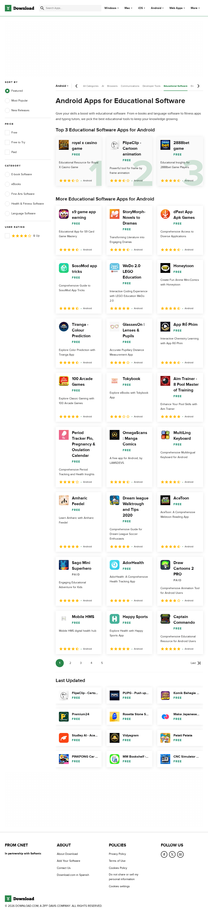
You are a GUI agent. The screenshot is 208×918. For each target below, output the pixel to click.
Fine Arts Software (23, 194)
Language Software (23, 213)
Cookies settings (119, 886)
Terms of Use (117, 861)
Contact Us (64, 868)
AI (103, 86)
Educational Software (175, 86)
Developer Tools (151, 86)
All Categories (91, 86)
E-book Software (21, 174)
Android (156, 8)
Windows (110, 8)
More (194, 8)
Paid (14, 152)
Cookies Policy (118, 868)
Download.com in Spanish (73, 875)
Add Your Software (68, 861)
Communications (130, 86)
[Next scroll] (198, 86)
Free (14, 132)
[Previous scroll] (76, 86)
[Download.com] (19, 8)
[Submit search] (42, 8)
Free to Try (18, 142)
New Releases (20, 110)
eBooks (16, 184)
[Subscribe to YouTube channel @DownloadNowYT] (180, 854)
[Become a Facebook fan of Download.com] (164, 854)
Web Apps (176, 8)
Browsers (112, 86)
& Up (36, 235)
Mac (127, 8)
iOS (140, 8)
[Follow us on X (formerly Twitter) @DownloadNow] (172, 854)
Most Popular (19, 100)
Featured (17, 91)
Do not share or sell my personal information (123, 877)
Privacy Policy (117, 854)
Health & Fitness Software (27, 203)
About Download (67, 854)
